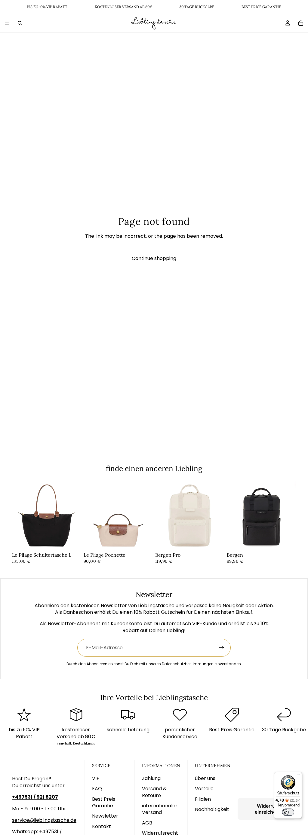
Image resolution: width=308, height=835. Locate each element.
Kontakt (101, 826)
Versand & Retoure (154, 792)
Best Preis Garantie (103, 802)
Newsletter (105, 815)
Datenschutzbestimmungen (188, 663)
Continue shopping (154, 258)
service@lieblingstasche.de (44, 820)
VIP (96, 778)
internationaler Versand (159, 809)
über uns (205, 778)
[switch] (288, 812)
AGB (147, 822)
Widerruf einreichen (267, 809)
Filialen (203, 799)
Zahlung (151, 778)
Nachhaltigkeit (212, 809)
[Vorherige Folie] (18, 515)
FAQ (97, 788)
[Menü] (7, 23)
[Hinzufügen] (71, 540)
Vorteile (204, 788)
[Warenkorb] (300, 23)
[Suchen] (19, 23)
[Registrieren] (221, 647)
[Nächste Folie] (74, 515)
